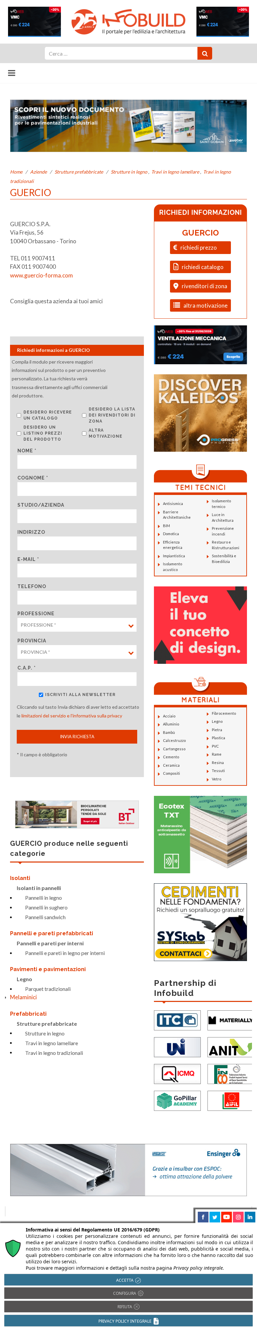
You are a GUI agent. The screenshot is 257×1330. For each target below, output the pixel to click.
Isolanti (20, 878)
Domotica (171, 533)
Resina (218, 762)
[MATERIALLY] (230, 1019)
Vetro (216, 779)
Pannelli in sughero (46, 907)
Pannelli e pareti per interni (50, 943)
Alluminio (171, 724)
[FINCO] (230, 1073)
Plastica (218, 738)
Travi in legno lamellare (175, 172)
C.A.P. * (26, 668)
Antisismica (173, 503)
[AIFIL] (230, 1099)
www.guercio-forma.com (41, 275)
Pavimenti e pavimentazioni (48, 969)
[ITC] (177, 1019)
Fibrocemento (224, 713)
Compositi (171, 773)
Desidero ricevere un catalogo (47, 415)
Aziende (38, 172)
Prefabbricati (28, 1014)
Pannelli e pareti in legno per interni (65, 953)
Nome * (26, 450)
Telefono (31, 586)
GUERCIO (200, 233)
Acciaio (169, 716)
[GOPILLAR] (177, 1099)
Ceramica (171, 765)
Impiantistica (174, 556)
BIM (166, 525)
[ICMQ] (177, 1073)
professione (36, 613)
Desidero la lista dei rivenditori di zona (112, 415)
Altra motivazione (105, 433)
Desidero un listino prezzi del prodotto (42, 433)
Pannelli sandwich (45, 917)
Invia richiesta (77, 736)
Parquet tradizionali (48, 989)
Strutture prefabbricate (79, 172)
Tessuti (218, 770)
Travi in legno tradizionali (54, 1053)
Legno (24, 979)
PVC (215, 746)
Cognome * (32, 478)
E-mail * (28, 559)
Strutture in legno (129, 172)
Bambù (169, 732)
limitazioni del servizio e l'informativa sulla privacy (71, 715)
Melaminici (23, 997)
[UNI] (177, 1046)
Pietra (217, 729)
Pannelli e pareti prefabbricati (51, 933)
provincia (31, 640)
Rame (217, 754)
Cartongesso (174, 749)
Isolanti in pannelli (39, 888)
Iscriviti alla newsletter (80, 694)
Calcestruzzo (174, 740)
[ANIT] (230, 1046)
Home (16, 172)
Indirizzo (31, 532)
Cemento (171, 757)
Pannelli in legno (43, 897)
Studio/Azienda (40, 505)
